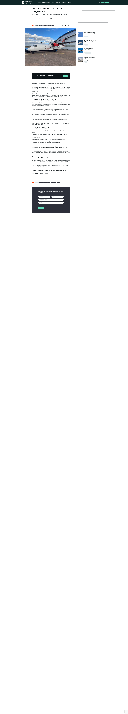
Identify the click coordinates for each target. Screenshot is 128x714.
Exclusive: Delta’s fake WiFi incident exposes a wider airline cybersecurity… (89, 59)
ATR (51, 25)
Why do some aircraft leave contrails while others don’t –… (89, 34)
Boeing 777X (86, 44)
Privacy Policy (51, 205)
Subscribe (65, 76)
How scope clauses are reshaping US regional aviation (89, 50)
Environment (86, 36)
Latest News (64, 2)
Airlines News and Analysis (46, 25)
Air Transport (58, 2)
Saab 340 (58, 182)
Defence (52, 2)
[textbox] (50, 203)
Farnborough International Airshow (44, 2)
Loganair (54, 182)
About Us (69, 2)
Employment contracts (88, 52)
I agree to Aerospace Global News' (46, 205)
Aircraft (41, 25)
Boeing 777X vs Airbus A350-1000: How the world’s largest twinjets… (90, 42)
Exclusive (86, 61)
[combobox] (51, 203)
